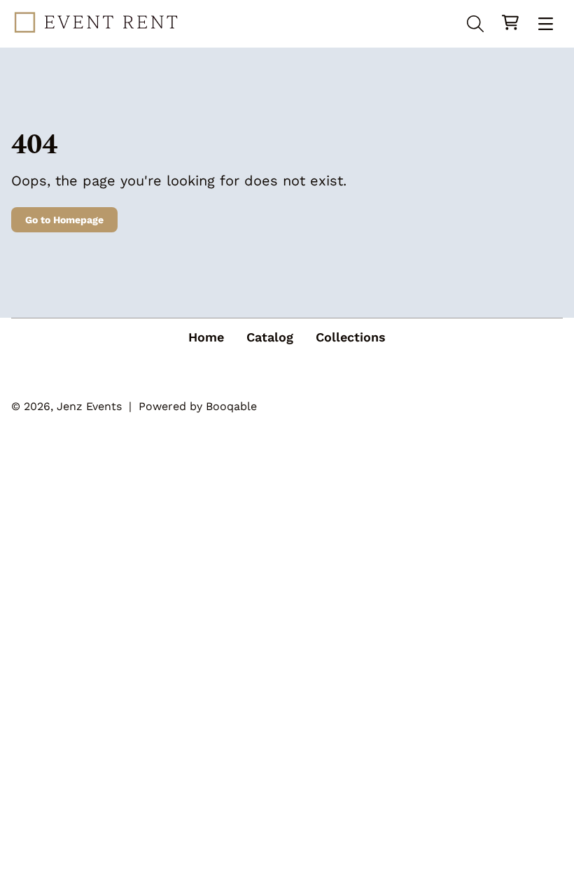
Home (206, 337)
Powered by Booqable (198, 406)
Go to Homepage (64, 219)
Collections (351, 337)
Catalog (269, 337)
